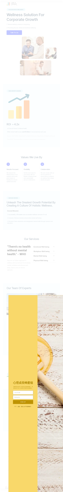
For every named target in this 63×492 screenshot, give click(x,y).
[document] (31, 246)
